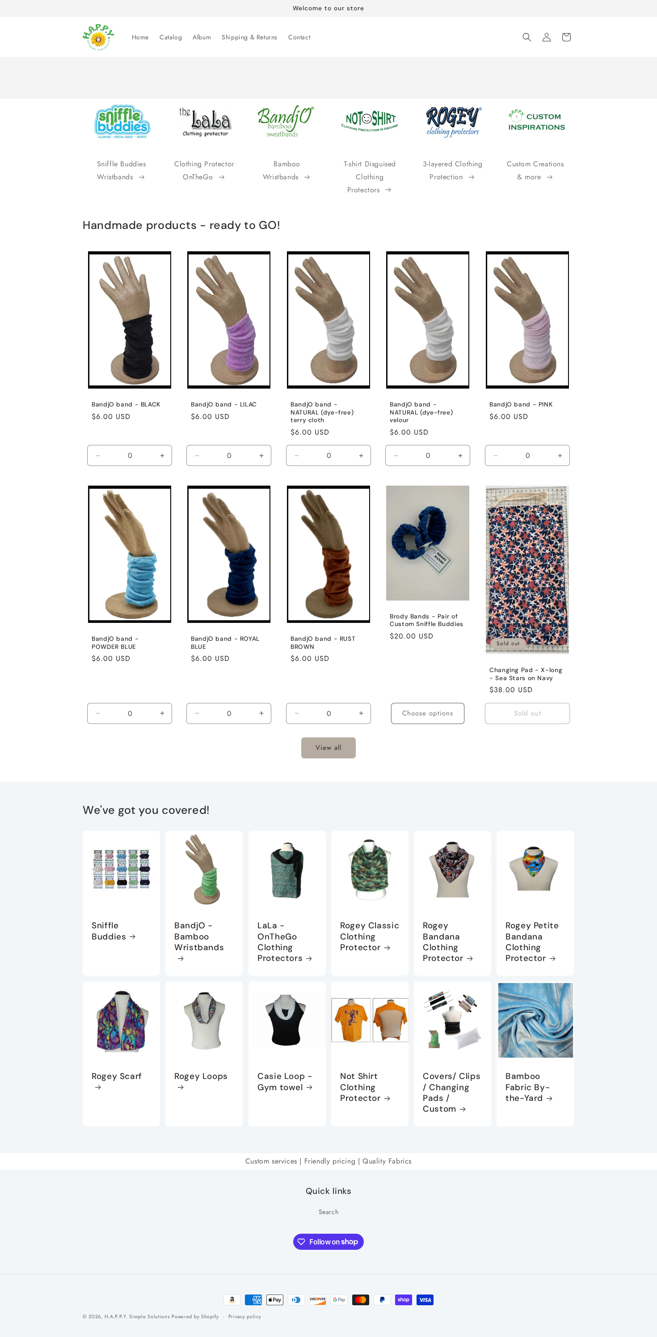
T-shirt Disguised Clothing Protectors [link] (370, 177)
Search (329, 1211)
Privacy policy (244, 1316)
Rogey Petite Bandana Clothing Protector (532, 942)
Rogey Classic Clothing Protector (369, 937)
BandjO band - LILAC (224, 404)
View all (328, 748)
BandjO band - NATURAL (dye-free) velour (421, 412)
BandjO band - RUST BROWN (323, 643)
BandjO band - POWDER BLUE (115, 643)
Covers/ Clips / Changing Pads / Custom (451, 1092)
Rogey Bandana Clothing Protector (443, 942)
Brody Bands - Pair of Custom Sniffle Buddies (426, 620)
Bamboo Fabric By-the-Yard (527, 1087)
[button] (527, 37)
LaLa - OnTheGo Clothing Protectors (280, 942)
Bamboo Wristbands (281, 170)
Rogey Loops (201, 1076)
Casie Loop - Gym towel (284, 1081)
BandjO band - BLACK (126, 404)
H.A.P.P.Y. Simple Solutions (137, 1316)
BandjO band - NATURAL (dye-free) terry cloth (322, 412)
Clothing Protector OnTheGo (204, 170)
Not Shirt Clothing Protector (360, 1087)
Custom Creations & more (535, 170)
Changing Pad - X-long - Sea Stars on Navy (525, 674)
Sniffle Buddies (109, 931)
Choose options (427, 714)
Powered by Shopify (195, 1316)
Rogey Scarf (117, 1076)
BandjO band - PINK (520, 404)
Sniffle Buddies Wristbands (121, 170)
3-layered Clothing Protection (453, 170)
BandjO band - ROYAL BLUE (225, 643)
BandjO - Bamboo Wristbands (199, 937)
